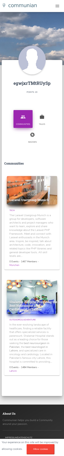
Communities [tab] (23, 119)
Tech (12, 210)
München (14, 265)
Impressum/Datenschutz (18, 437)
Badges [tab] (32, 137)
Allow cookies (40, 449)
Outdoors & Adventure (22, 319)
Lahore (13, 371)
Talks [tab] (42, 119)
